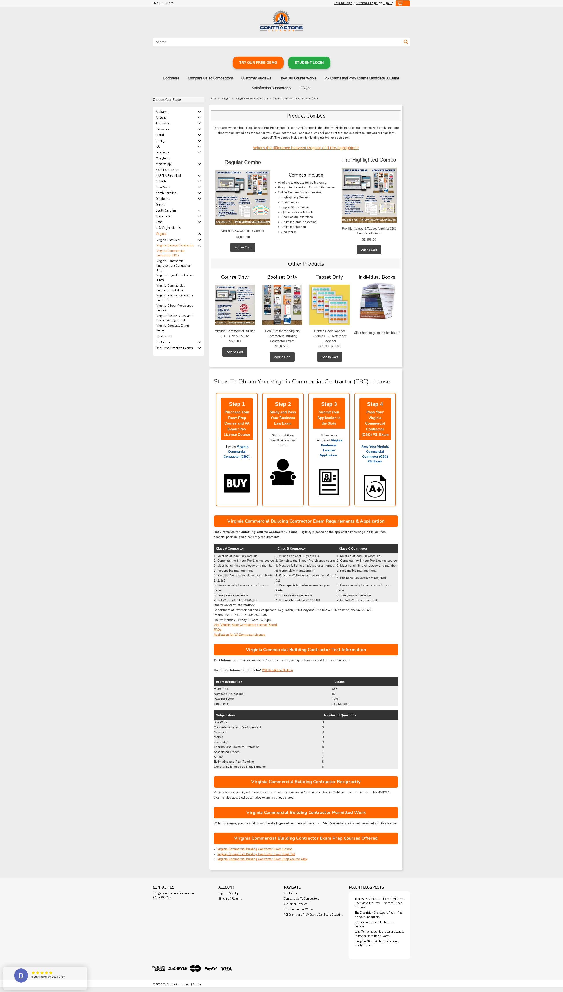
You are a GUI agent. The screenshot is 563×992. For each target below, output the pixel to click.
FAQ (304, 88)
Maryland (162, 158)
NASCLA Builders (167, 170)
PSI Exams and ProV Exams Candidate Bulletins (362, 78)
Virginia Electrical (168, 240)
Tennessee (164, 216)
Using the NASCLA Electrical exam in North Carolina (377, 943)
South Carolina (166, 210)
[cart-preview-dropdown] (403, 3)
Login (221, 893)
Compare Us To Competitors (210, 78)
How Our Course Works (298, 78)
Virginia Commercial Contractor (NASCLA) (170, 288)
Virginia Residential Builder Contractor (174, 298)
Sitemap (197, 984)
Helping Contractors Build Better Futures (375, 924)
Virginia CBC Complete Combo (242, 230)
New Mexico (164, 187)
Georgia (161, 141)
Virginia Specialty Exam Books (172, 328)
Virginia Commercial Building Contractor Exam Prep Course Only (262, 859)
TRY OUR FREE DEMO (258, 62)
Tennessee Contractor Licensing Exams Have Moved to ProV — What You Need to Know (379, 903)
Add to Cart (243, 247)
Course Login (343, 3)
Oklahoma (163, 199)
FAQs (217, 629)
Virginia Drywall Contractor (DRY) (174, 278)
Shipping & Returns (230, 898)
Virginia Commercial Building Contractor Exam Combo (254, 849)
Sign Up (388, 3)
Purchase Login (367, 3)
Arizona (161, 118)
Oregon (161, 205)
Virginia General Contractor (175, 245)
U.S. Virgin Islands (168, 228)
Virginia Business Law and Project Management (174, 318)
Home (213, 98)
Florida (161, 135)
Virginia (161, 234)
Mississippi (164, 164)
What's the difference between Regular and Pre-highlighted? (306, 148)
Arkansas (162, 123)
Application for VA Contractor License (239, 634)
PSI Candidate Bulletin (277, 670)
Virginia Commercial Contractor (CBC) (170, 253)
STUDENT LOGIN (309, 62)
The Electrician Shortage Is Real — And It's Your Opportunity (378, 915)
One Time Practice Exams (174, 348)
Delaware (162, 129)
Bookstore (171, 78)
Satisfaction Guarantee (270, 88)
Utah (159, 222)
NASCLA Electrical (168, 176)
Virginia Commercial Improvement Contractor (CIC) (173, 265)
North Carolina (166, 193)
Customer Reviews (256, 78)
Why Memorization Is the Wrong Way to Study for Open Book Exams (379, 934)
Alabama (162, 112)
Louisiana (162, 152)
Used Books (164, 336)
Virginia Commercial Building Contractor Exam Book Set (256, 854)
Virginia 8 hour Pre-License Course (174, 308)
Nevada (161, 181)
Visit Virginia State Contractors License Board (245, 624)
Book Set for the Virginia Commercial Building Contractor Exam (282, 336)
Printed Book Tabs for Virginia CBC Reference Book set (330, 336)
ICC (158, 147)
